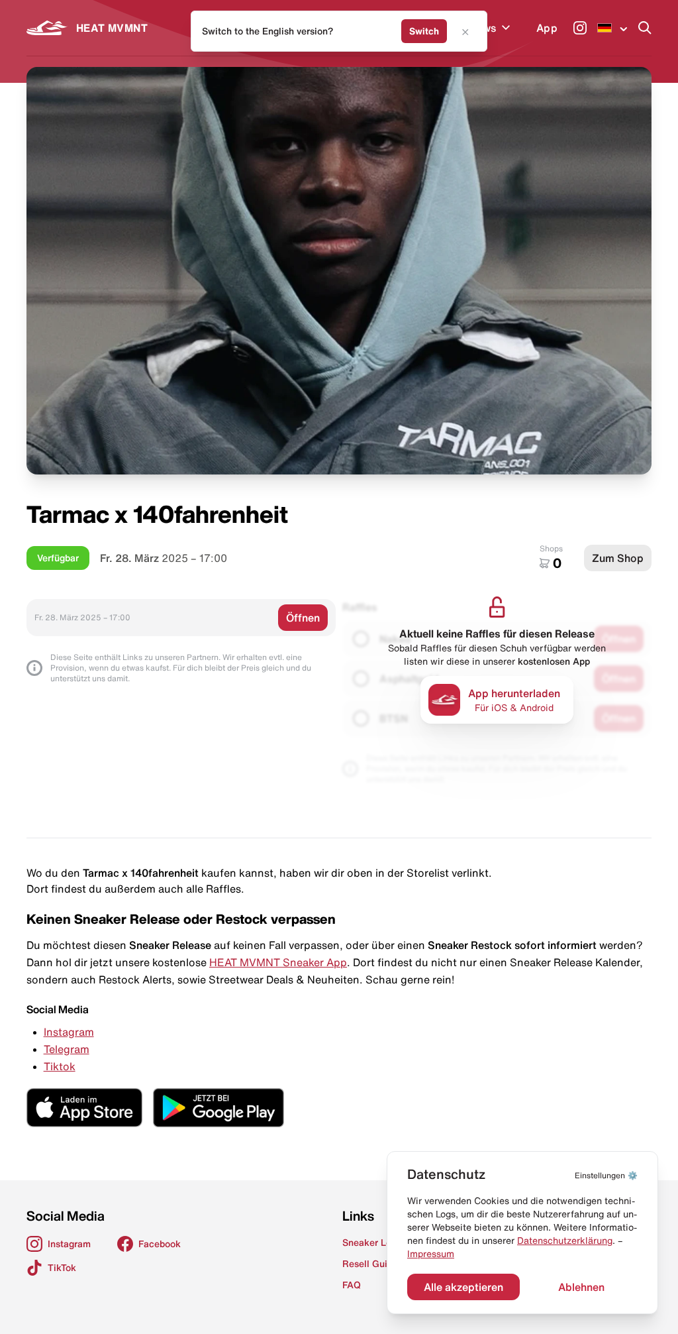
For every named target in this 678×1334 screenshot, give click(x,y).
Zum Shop (618, 558)
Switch (424, 31)
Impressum (430, 1253)
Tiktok (59, 1066)
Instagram (69, 1032)
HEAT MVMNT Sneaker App (278, 962)
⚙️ (606, 1175)
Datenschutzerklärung (564, 1240)
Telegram (66, 1049)
